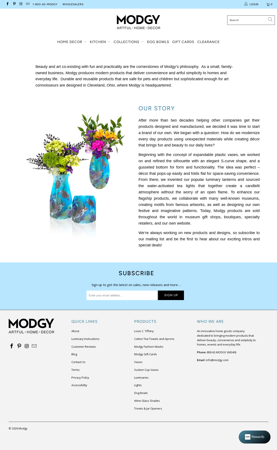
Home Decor (70, 42)
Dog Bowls (158, 42)
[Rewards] (255, 437)
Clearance (208, 42)
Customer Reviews (83, 347)
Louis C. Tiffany (144, 331)
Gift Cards (183, 42)
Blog (74, 354)
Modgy (23, 428)
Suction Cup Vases (146, 370)
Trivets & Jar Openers (148, 408)
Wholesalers (73, 4)
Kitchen (98, 42)
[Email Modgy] (27, 4)
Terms (75, 370)
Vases (138, 362)
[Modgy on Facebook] (7, 4)
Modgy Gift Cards (145, 354)
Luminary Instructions (85, 339)
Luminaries (141, 377)
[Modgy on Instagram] (21, 4)
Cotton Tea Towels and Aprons (154, 339)
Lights (138, 385)
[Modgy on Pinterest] (14, 4)
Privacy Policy (80, 377)
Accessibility (79, 385)
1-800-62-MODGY (45, 4)
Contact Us (78, 362)
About (75, 331)
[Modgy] (138, 20)
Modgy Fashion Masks (148, 347)
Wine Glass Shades (147, 401)
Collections (127, 42)
